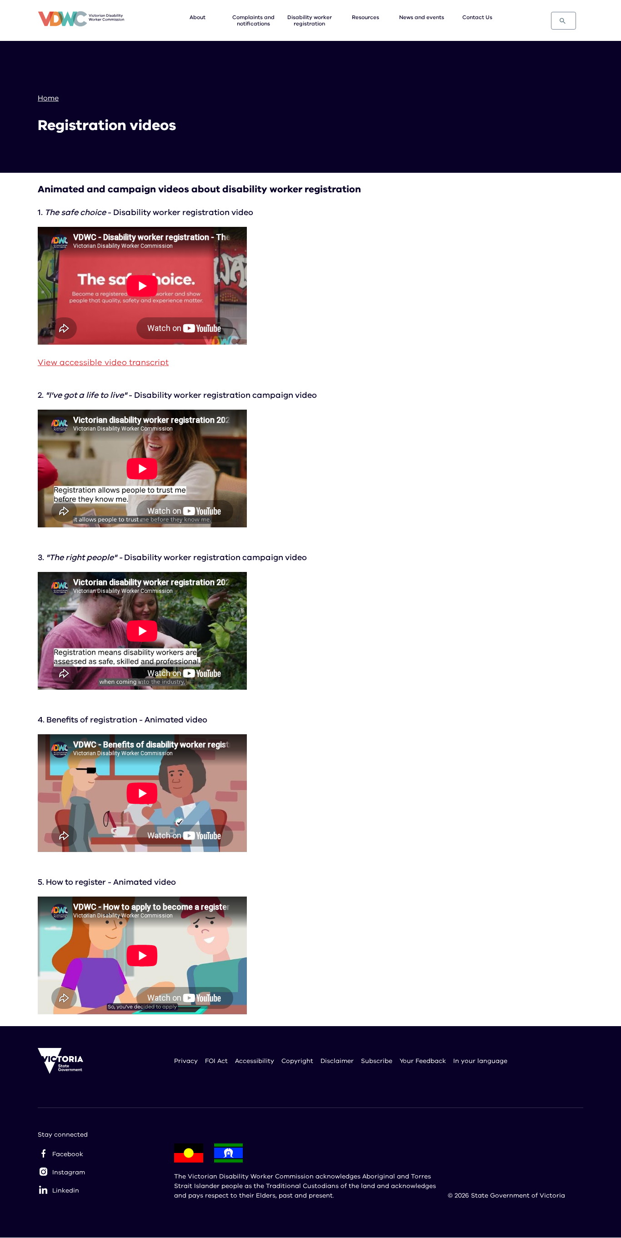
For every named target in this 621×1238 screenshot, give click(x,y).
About (197, 17)
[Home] (81, 20)
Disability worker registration (309, 20)
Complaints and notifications (253, 20)
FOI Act (216, 1061)
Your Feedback (423, 1061)
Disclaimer (337, 1061)
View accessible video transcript (103, 362)
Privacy (186, 1061)
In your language (480, 1061)
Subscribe (376, 1061)
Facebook (67, 1154)
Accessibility (254, 1061)
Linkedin (65, 1190)
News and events (421, 17)
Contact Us (477, 17)
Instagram (68, 1172)
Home (48, 98)
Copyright (297, 1061)
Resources (365, 17)
